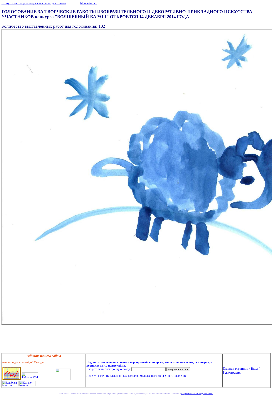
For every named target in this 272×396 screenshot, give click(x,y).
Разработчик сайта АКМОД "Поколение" (197, 393)
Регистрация (232, 372)
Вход (254, 368)
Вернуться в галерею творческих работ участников (33, 3)
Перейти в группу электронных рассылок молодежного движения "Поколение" (137, 375)
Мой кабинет (88, 3)
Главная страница (235, 368)
